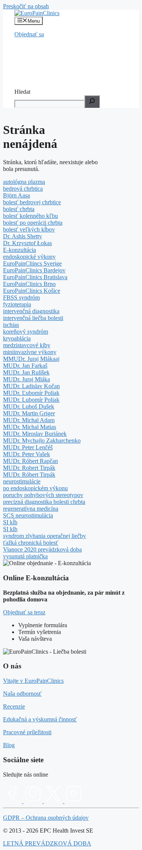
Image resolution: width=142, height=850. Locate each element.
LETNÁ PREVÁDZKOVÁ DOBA (47, 843)
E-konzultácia (19, 250)
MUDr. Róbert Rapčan (30, 461)
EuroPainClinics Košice (31, 290)
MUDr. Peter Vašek (26, 454)
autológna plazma (24, 182)
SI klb (10, 529)
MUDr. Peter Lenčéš (28, 447)
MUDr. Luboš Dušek (28, 406)
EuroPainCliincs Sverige (32, 263)
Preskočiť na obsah (26, 6)
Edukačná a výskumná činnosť (40, 719)
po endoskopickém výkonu (35, 488)
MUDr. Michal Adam (29, 420)
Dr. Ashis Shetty (22, 236)
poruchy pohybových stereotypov (43, 495)
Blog (9, 745)
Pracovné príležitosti (27, 732)
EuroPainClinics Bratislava (35, 277)
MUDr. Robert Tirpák (29, 468)
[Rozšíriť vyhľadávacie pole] (92, 101)
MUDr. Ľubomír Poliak (31, 393)
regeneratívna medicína (30, 508)
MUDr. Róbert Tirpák (29, 474)
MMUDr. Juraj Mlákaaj (31, 359)
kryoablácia (17, 338)
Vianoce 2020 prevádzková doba (42, 549)
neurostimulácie (22, 481)
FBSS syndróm (21, 297)
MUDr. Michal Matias (29, 427)
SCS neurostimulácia (28, 515)
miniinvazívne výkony (29, 352)
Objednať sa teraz (24, 612)
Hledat (22, 92)
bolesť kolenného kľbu (30, 216)
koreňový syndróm (25, 331)
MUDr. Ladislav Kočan (31, 386)
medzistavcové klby (26, 345)
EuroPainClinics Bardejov (34, 270)
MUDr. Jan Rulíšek (26, 372)
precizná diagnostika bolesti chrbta (44, 502)
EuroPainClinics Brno (29, 284)
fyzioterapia (17, 304)
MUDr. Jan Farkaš (25, 365)
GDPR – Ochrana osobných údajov (46, 817)
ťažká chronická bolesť (30, 542)
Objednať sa (29, 34)
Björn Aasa (16, 195)
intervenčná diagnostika (31, 311)
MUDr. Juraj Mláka (26, 379)
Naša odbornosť (22, 693)
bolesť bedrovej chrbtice (32, 202)
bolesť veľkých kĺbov (29, 229)
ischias (11, 325)
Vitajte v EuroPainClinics (33, 681)
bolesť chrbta (18, 209)
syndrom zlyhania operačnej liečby (44, 536)
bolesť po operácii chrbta (32, 222)
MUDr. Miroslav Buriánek (35, 433)
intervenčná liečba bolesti (33, 318)
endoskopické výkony (29, 256)
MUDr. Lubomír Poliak (31, 399)
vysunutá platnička (25, 556)
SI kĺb (10, 522)
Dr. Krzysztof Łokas (27, 243)
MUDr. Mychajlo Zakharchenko (42, 440)
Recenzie (14, 706)
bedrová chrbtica (23, 188)
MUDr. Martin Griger (29, 413)
